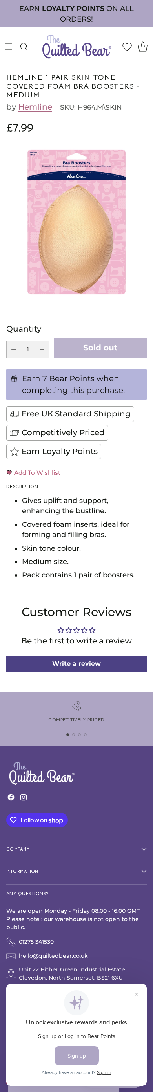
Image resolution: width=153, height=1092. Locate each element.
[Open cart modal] (143, 46)
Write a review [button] (76, 663)
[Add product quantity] (42, 349)
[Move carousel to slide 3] (79, 734)
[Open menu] (8, 46)
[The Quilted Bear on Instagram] (23, 799)
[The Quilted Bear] (76, 46)
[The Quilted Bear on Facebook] (11, 799)
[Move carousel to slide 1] (67, 734)
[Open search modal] (24, 46)
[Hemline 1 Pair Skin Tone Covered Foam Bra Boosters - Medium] (76, 222)
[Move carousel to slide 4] (85, 734)
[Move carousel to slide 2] (73, 734)
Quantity (23, 328)
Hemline (35, 107)
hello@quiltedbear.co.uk (53, 955)
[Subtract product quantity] (14, 349)
